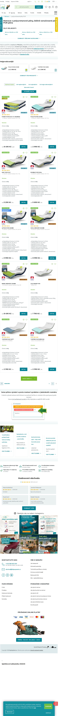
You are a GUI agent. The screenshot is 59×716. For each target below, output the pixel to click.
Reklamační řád (34, 575)
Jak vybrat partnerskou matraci (38, 599)
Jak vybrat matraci (35, 587)
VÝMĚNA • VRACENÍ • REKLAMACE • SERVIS (29, 640)
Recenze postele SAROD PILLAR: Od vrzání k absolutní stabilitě (51, 441)
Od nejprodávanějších (46, 84)
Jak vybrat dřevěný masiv (36, 602)
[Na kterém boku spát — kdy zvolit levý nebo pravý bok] (36, 430)
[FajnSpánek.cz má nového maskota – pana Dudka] (21, 428)
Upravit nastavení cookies (36, 650)
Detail (23, 146)
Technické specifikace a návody (38, 569)
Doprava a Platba (15, 1)
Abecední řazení (29, 87)
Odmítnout (48, 713)
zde (35, 708)
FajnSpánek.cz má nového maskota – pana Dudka (21, 436)
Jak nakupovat (34, 563)
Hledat (38, 7)
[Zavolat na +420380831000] (35, 2)
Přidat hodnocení (6, 596)
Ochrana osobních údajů (36, 572)
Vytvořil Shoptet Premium (40, 647)
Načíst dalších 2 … (28, 378)
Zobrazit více (29, 508)
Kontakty (2, 1)
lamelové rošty (24, 54)
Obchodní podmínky (35, 566)
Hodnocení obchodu (29, 478)
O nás (3, 587)
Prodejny (7, 1)
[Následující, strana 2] (52, 383)
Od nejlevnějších (21, 84)
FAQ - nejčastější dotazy (36, 578)
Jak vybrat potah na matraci (37, 590)
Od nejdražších (32, 84)
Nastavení (10, 712)
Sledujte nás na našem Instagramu (30, 513)
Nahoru (7, 383)
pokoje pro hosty (39, 49)
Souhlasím (48, 706)
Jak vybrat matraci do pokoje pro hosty (40, 596)
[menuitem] (3, 13)
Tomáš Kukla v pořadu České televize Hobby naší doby (6, 438)
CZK (53, 1)
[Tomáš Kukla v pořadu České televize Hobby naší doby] (6, 429)
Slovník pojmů (34, 605)
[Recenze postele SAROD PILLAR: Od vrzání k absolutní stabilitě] (51, 430)
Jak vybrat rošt (34, 593)
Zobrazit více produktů (28, 75)
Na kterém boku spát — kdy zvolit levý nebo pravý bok (36, 440)
